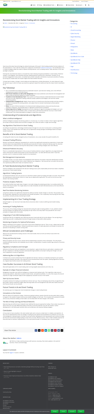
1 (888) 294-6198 (56, 395)
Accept (63, 411)
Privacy (4, 405)
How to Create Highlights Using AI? (12, 371)
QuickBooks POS (75, 63)
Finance (26, 23)
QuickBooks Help (75, 60)
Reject (81, 411)
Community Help (7, 392)
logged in (12, 352)
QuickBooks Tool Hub (8, 400)
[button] (88, 5)
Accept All (72, 411)
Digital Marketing (75, 37)
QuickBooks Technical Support (56, 386)
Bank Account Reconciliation (55, 380)
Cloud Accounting (76, 30)
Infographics (74, 46)
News (72, 50)
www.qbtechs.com (55, 399)
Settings (54, 411)
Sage (72, 66)
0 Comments (32, 23)
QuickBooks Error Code (77, 56)
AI (71, 27)
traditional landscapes (46, 67)
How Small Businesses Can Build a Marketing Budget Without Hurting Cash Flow (24, 366)
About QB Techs (52, 368)
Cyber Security (75, 33)
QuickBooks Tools (52, 377)
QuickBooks (74, 53)
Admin (5, 23)
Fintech (73, 43)
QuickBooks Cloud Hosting (54, 383)
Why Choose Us (52, 366)
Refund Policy (6, 408)
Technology (74, 73)
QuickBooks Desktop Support (55, 384)
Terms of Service (7, 406)
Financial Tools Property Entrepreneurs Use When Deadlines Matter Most (22, 375)
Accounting (74, 23)
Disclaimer (5, 403)
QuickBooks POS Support (54, 378)
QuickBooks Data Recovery (54, 381)
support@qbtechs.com (16, 1)
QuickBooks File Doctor (8, 402)
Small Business (75, 70)
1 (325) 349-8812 (56, 396)
